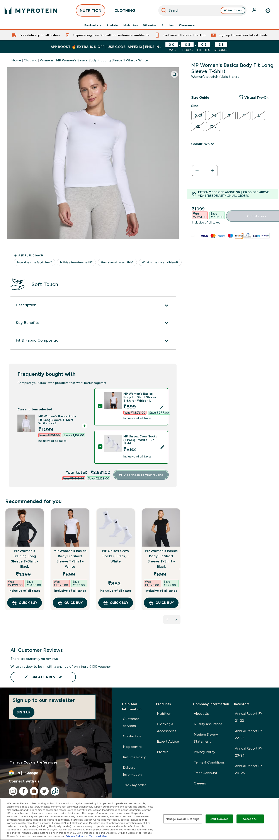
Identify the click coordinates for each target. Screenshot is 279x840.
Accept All (250, 818)
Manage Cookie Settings (182, 818)
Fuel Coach (235, 10)
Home (16, 60)
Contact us (132, 736)
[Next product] (176, 619)
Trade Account (205, 773)
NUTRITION (90, 10)
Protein (112, 25)
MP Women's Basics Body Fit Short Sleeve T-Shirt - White (70, 558)
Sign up (24, 712)
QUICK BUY (28, 603)
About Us (201, 713)
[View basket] (267, 10)
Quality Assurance (208, 724)
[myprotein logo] (31, 10)
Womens (47, 60)
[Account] (254, 10)
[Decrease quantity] (197, 170)
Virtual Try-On (256, 97)
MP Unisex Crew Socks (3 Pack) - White (115, 556)
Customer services (131, 722)
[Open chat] (55, 791)
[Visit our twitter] (44, 791)
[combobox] (202, 10)
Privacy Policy (204, 752)
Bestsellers (92, 25)
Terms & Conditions (209, 762)
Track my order (134, 785)
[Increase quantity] (213, 170)
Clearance (187, 25)
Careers (200, 783)
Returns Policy (134, 757)
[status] (205, 170)
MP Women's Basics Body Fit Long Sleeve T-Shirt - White (102, 60)
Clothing (30, 60)
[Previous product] (167, 619)
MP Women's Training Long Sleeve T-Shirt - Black (24, 558)
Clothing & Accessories (166, 727)
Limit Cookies (219, 818)
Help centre (132, 747)
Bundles (168, 25)
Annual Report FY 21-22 (248, 717)
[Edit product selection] (162, 407)
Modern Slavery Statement (206, 738)
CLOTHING (124, 10)
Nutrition (130, 25)
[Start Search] (164, 10)
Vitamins (149, 25)
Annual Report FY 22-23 (248, 734)
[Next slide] (179, 569)
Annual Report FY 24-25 (248, 769)
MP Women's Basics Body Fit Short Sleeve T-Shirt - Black (161, 558)
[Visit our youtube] (34, 791)
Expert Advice (168, 741)
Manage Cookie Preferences (34, 762)
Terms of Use (98, 836)
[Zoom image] (174, 74)
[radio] (198, 115)
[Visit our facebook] (23, 791)
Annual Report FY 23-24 (248, 752)
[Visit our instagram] (13, 791)
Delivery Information (132, 771)
